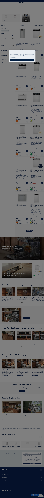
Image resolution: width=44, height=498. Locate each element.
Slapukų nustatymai (16, 59)
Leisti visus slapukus (28, 59)
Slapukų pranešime (29, 56)
